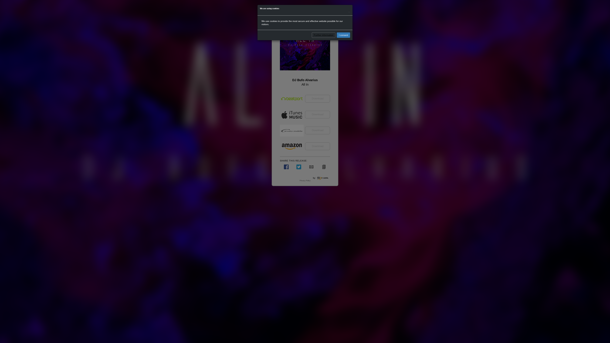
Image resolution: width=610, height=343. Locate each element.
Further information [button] (323, 35)
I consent (343, 35)
